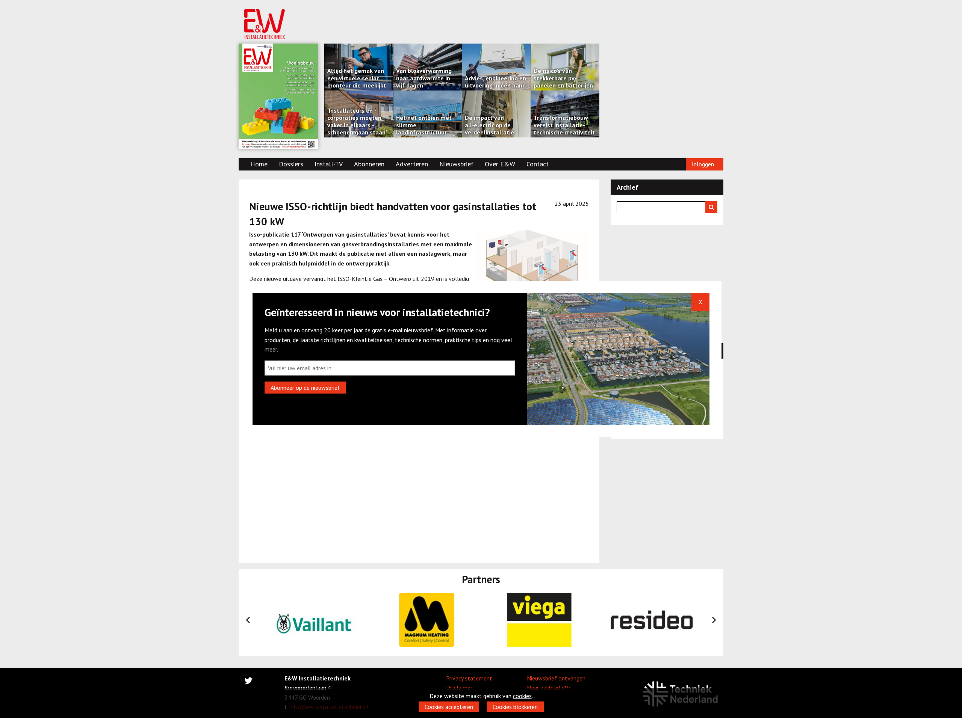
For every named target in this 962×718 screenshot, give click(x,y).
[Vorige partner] (248, 620)
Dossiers (291, 164)
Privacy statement (469, 678)
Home (259, 164)
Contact (537, 164)
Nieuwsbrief (456, 164)
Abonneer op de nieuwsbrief (305, 387)
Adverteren (412, 164)
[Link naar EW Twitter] (248, 682)
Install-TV (329, 164)
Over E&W (500, 164)
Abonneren (369, 164)
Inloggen (703, 164)
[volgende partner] (714, 620)
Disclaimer (459, 687)
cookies (522, 696)
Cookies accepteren (449, 706)
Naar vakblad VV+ (549, 687)
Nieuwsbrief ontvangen (556, 678)
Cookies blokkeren (515, 706)
